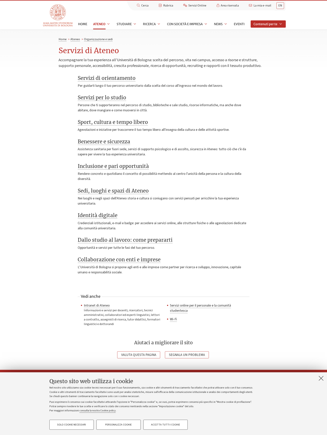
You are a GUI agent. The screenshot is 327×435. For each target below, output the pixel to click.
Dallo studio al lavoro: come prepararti (125, 240)
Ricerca (149, 24)
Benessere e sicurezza (104, 141)
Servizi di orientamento (107, 78)
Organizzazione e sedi (98, 39)
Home (82, 24)
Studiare (124, 24)
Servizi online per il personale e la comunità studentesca (200, 308)
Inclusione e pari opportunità (113, 166)
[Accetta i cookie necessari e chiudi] (321, 378)
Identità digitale (97, 215)
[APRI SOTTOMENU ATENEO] (108, 24)
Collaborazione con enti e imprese (119, 259)
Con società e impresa (185, 24)
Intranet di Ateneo (97, 305)
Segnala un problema (187, 354)
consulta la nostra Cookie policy (97, 411)
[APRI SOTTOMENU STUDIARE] (134, 24)
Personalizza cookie (118, 425)
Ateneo (99, 24)
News (218, 24)
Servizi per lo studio (102, 97)
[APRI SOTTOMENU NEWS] (225, 24)
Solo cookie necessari (71, 425)
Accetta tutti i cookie (165, 425)
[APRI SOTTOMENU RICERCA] (158, 24)
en (280, 5)
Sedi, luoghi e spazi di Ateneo (113, 191)
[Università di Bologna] (58, 15)
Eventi (239, 24)
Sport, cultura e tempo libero (113, 122)
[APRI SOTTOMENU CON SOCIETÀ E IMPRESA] (205, 24)
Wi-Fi (173, 319)
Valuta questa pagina (138, 354)
